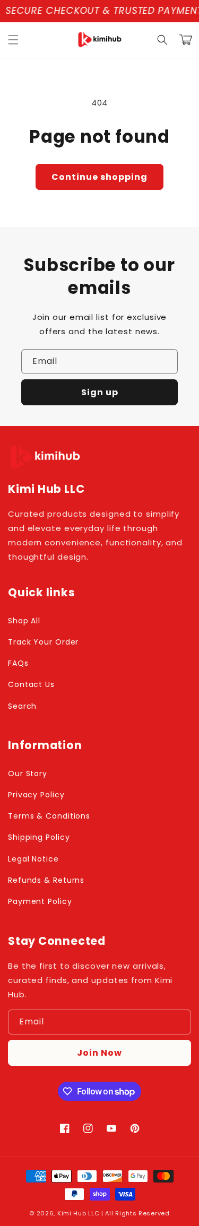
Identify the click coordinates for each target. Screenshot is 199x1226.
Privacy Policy (36, 794)
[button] (13, 39)
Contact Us (31, 684)
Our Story (27, 773)
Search (22, 706)
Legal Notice (33, 859)
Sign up (99, 392)
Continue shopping (99, 177)
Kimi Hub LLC (78, 1213)
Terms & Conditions (49, 816)
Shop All (24, 620)
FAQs (18, 663)
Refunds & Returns (46, 880)
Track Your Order (43, 642)
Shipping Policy (39, 837)
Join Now (99, 1053)
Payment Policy (40, 901)
